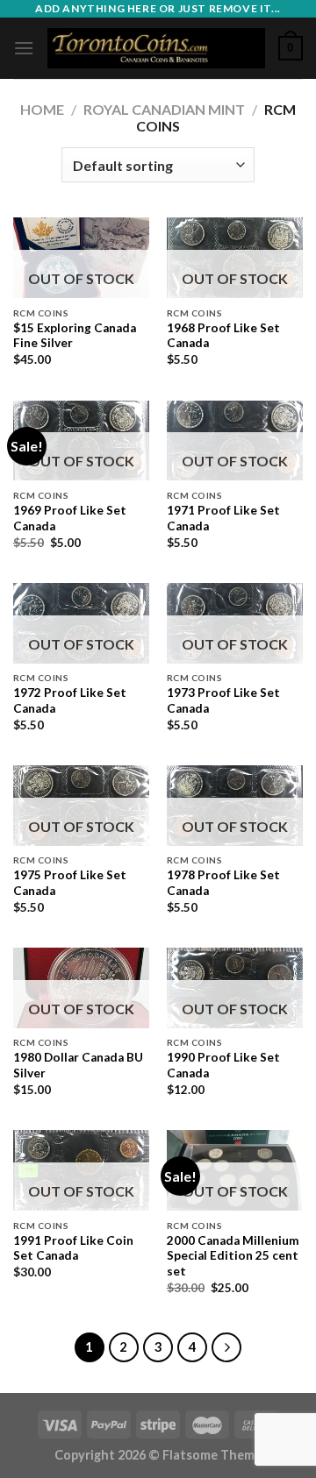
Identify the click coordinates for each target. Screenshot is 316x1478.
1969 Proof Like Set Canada (69, 518)
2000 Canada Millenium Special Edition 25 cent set (233, 1255)
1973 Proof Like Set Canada (223, 700)
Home (42, 109)
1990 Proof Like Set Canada (223, 1065)
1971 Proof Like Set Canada (223, 518)
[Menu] (23, 47)
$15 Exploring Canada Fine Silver (74, 336)
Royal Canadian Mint (164, 109)
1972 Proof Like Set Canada (69, 700)
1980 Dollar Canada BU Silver (78, 1065)
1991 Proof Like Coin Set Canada (73, 1248)
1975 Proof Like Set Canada (69, 883)
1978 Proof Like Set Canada (223, 883)
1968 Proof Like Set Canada (223, 336)
